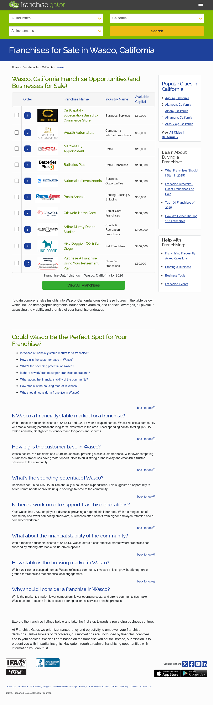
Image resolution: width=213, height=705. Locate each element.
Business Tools (175, 275)
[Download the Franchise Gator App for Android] (194, 673)
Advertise (23, 686)
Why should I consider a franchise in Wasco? (49, 392)
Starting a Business (178, 266)
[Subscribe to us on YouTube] (198, 663)
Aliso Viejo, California (179, 123)
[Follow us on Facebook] (185, 663)
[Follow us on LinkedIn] (204, 663)
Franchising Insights (40, 686)
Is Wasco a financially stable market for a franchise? (54, 353)
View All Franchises (83, 285)
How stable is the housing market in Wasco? (49, 385)
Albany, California (176, 111)
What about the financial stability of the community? (54, 379)
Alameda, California (178, 104)
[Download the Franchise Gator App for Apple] (167, 673)
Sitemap (124, 686)
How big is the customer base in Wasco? (47, 359)
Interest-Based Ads (99, 686)
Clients (134, 686)
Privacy (83, 686)
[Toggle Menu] (200, 4)
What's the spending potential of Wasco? (47, 366)
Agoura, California (177, 98)
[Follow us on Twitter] (191, 663)
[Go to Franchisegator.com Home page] (37, 4)
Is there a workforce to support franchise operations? (55, 372)
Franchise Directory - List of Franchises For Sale (179, 189)
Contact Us (146, 686)
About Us (11, 686)
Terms (114, 686)
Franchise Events (176, 284)
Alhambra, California (178, 117)
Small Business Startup (65, 686)
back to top (144, 407)
